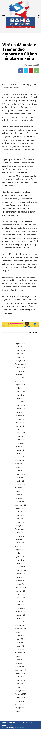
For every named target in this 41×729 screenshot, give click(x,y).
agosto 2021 (20, 550)
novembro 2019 (20, 622)
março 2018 (20, 690)
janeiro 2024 (20, 450)
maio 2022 (20, 519)
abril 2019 (20, 646)
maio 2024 (20, 436)
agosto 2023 (20, 467)
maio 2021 (20, 560)
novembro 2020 (20, 580)
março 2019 (20, 649)
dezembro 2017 (20, 701)
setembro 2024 (20, 422)
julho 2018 (20, 677)
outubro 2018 (20, 666)
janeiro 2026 (20, 367)
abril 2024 (20, 440)
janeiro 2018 (20, 697)
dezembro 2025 (20, 371)
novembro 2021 (20, 539)
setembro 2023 (20, 464)
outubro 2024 (20, 419)
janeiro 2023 (20, 491)
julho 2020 (20, 594)
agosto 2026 (20, 343)
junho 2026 (20, 350)
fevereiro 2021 (20, 570)
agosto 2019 (20, 632)
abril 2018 (20, 687)
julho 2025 (20, 388)
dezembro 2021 (20, 536)
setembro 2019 (20, 629)
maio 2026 (20, 354)
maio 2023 (20, 477)
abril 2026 (20, 357)
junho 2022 (20, 515)
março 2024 (20, 443)
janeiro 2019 (20, 656)
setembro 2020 (20, 587)
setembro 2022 (20, 505)
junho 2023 (20, 474)
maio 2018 (20, 684)
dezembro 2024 (20, 412)
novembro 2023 (20, 457)
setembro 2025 (20, 381)
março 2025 (20, 402)
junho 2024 (20, 433)
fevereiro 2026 (20, 364)
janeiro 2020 (20, 615)
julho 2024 (20, 429)
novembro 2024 (20, 416)
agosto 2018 (20, 673)
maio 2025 (20, 395)
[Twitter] (26, 70)
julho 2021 (20, 553)
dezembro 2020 (20, 577)
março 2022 (20, 525)
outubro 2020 (20, 584)
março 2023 (20, 484)
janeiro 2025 (20, 409)
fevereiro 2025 (20, 405)
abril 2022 (20, 522)
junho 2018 (20, 680)
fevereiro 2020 (20, 611)
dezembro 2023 (20, 453)
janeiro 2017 (20, 711)
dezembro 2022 (20, 495)
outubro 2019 (20, 625)
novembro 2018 (20, 663)
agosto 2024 (20, 426)
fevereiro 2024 (20, 446)
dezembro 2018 (20, 660)
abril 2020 (20, 605)
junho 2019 (20, 639)
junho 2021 (20, 556)
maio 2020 (20, 601)
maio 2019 (20, 642)
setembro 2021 (20, 546)
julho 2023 (20, 471)
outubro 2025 (20, 378)
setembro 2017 (20, 704)
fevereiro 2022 (20, 529)
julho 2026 (20, 347)
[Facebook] (20, 70)
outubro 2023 (20, 460)
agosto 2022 (20, 508)
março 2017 (20, 708)
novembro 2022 (20, 498)
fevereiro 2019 (20, 653)
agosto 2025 (20, 385)
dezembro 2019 (20, 618)
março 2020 (20, 608)
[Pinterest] (31, 70)
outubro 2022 (20, 501)
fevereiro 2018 (20, 694)
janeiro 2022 (20, 532)
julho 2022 (20, 512)
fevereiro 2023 (20, 488)
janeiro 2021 (20, 574)
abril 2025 (20, 398)
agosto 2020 (20, 591)
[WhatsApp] (36, 70)
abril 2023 (20, 481)
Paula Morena (22, 727)
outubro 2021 (20, 543)
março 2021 (20, 567)
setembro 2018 (20, 670)
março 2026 (20, 361)
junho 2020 (20, 598)
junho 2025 (20, 391)
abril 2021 (20, 563)
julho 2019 (20, 635)
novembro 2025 (20, 374)
